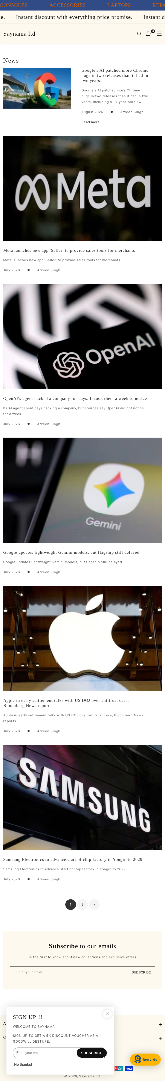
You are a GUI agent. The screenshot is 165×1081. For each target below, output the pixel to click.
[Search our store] (141, 34)
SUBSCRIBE (141, 972)
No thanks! (23, 1064)
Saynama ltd (89, 1076)
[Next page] (94, 904)
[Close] (107, 1014)
